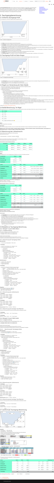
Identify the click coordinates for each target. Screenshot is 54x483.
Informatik (26, 1)
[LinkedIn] (53, 4)
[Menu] (49, 1)
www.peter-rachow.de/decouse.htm (9, 105)
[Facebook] (49, 4)
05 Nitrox (40, 11)
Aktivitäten (20, 1)
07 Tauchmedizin (42, 13)
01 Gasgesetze (41, 7)
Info (16, 1)
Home (14, 1)
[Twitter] (51, 4)
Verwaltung (31, 1)
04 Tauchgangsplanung (43, 10)
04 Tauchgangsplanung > (5, 478)
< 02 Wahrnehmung (4, 477)
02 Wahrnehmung (42, 8)
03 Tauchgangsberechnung (43, 9)
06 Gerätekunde (41, 12)
